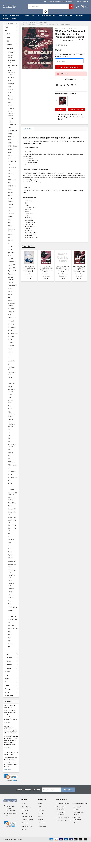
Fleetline (10, 282)
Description (27, 128)
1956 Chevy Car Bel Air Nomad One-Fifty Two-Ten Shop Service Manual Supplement (79, 268)
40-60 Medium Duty (12, 61)
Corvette (10, 240)
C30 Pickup (11, 152)
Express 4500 (12, 271)
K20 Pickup (11, 324)
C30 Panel (11, 149)
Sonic (9, 533)
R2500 (10, 474)
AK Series (11, 77)
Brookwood (11, 108)
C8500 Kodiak (12, 186)
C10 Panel (10, 118)
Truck (9, 604)
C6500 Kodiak (12, 173)
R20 (9, 468)
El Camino (11, 252)
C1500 (9, 127)
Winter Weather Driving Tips (9, 706)
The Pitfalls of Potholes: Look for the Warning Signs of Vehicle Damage (10, 730)
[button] (11, 777)
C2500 (10, 143)
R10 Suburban (12, 462)
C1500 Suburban (12, 130)
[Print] (64, 85)
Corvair (10, 237)
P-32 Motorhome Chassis (11, 414)
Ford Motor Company (63, 803)
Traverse (10, 601)
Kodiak (10, 348)
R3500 (10, 483)
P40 (9, 441)
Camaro (10, 189)
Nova (9, 397)
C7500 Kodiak (12, 180)
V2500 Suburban (12, 628)
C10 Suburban (12, 124)
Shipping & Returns (48, 15)
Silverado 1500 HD (12, 513)
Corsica (10, 234)
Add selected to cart (76, 109)
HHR (9, 297)
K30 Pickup (11, 336)
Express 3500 (12, 268)
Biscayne (10, 99)
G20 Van (10, 291)
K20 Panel (11, 321)
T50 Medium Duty (11, 576)
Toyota (7, 675)
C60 (9, 170)
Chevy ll (10, 210)
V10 (9, 613)
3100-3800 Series (11, 56)
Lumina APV (11, 361)
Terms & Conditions (65, 15)
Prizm (9, 456)
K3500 (10, 339)
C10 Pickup (11, 121)
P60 (9, 449)
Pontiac (8, 661)
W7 (9, 650)
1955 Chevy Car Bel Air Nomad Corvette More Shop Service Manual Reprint (62, 268)
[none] (37, 48)
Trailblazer (11, 598)
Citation (10, 216)
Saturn (8, 668)
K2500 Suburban (12, 333)
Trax (9, 595)
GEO (7, 41)
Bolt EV (10, 105)
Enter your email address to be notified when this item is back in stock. (69, 55)
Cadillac (9, 44)
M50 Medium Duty (11, 368)
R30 (9, 480)
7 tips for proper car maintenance (11, 753)
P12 (9, 432)
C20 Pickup (11, 137)
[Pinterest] (75, 85)
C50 (9, 164)
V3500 (10, 634)
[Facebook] (57, 85)
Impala (10, 300)
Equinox (10, 258)
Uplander (10, 610)
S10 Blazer (11, 489)
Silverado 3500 (12, 525)
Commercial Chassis (11, 230)
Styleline (10, 555)
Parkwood (11, 452)
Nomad (10, 394)
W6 (9, 647)
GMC (7, 654)
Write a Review (82, 40)
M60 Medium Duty (11, 373)
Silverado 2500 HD (12, 521)
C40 (9, 158)
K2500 (10, 330)
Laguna (10, 351)
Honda (7, 678)
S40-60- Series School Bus (12, 493)
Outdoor (7, 692)
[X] (68, 85)
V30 (9, 631)
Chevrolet (9, 48)
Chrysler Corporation (63, 817)
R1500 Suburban (12, 465)
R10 (9, 459)
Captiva (10, 195)
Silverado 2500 (12, 517)
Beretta (10, 96)
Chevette (10, 207)
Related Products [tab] (28, 246)
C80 (9, 183)
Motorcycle (8, 689)
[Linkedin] (71, 85)
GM (6, 30)
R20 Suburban (12, 471)
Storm (10, 552)
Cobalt (10, 223)
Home (5, 15)
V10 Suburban (12, 616)
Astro (9, 80)
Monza (10, 386)
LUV (9, 364)
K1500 (9, 315)
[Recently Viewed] (78, 6)
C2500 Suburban (12, 146)
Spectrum (11, 539)
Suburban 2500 (12, 564)
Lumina (10, 358)
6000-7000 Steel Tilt (12, 66)
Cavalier (10, 198)
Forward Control (12, 285)
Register (85, 1)
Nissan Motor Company (80, 803)
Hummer (9, 664)
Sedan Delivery (12, 503)
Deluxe (10, 249)
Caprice (10, 192)
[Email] (60, 85)
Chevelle (10, 204)
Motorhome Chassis (11, 390)
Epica (9, 255)
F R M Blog (26, 15)
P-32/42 (10, 419)
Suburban (10, 558)
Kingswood (11, 345)
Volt (9, 641)
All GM (8, 34)
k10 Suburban (11, 312)
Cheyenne (11, 213)
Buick (8, 37)
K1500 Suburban (12, 318)
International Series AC (11, 304)
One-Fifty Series (11, 402)
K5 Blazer (10, 342)
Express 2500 (12, 265)
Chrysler (7, 671)
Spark (9, 536)
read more (7, 722)
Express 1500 (12, 261)
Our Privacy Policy (9, 19)
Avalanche (11, 83)
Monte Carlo (11, 383)
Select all (61, 109)
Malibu (10, 377)
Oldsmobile (9, 657)
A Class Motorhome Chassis (11, 72)
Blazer (10, 102)
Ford (6, 27)
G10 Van (10, 288)
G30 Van (10, 294)
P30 (9, 438)
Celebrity (10, 201)
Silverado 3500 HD (12, 529)
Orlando (10, 409)
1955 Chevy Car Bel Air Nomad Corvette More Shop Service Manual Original (46, 268)
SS (9, 545)
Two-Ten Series (12, 607)
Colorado (10, 226)
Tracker (10, 591)
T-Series (10, 567)
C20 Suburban (12, 140)
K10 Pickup (11, 308)
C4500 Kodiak (12, 161)
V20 (9, 622)
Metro (9, 380)
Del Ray (10, 246)
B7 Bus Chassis (12, 90)
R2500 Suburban (12, 477)
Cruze (9, 243)
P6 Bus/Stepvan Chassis (12, 445)
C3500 (10, 155)
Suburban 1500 (12, 561)
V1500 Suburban (12, 619)
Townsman (11, 588)
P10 (9, 429)
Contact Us (79, 15)
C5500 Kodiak (12, 167)
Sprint (9, 542)
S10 (9, 486)
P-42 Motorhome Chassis (11, 424)
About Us (35, 15)
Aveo (9, 86)
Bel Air (10, 93)
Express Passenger (11, 278)
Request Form (14, 15)
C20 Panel (11, 133)
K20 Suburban (12, 327)
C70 (9, 176)
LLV (9, 355)
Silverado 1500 (12, 509)
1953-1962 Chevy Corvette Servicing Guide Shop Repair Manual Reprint (29, 268)
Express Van (11, 274)
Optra (9, 406)
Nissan (7, 682)
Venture (10, 644)
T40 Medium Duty (11, 571)
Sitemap (24, 829)
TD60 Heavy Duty (11, 584)
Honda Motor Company (63, 821)
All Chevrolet (11, 52)
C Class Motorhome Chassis (11, 113)
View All (76, 823)
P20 (9, 435)
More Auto (8, 685)
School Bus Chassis (11, 499)
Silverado (10, 506)
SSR (9, 549)
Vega (9, 638)
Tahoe (10, 580)
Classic (10, 219)
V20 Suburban (12, 625)
